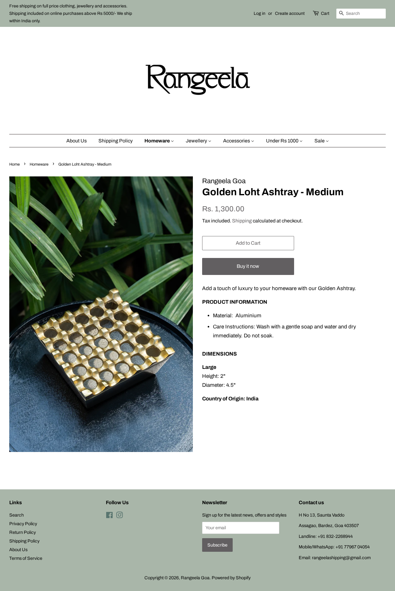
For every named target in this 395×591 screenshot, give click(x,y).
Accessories (237, 140)
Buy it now (248, 266)
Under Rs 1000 (282, 140)
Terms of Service (25, 558)
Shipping (242, 220)
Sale (320, 140)
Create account (290, 13)
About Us (76, 140)
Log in (259, 13)
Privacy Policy (23, 523)
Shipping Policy (115, 140)
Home (14, 164)
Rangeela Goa (195, 577)
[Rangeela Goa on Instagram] (119, 516)
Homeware (157, 140)
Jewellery (197, 140)
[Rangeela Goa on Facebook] (109, 516)
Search (16, 515)
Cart (325, 13)
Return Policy (22, 532)
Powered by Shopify (231, 577)
